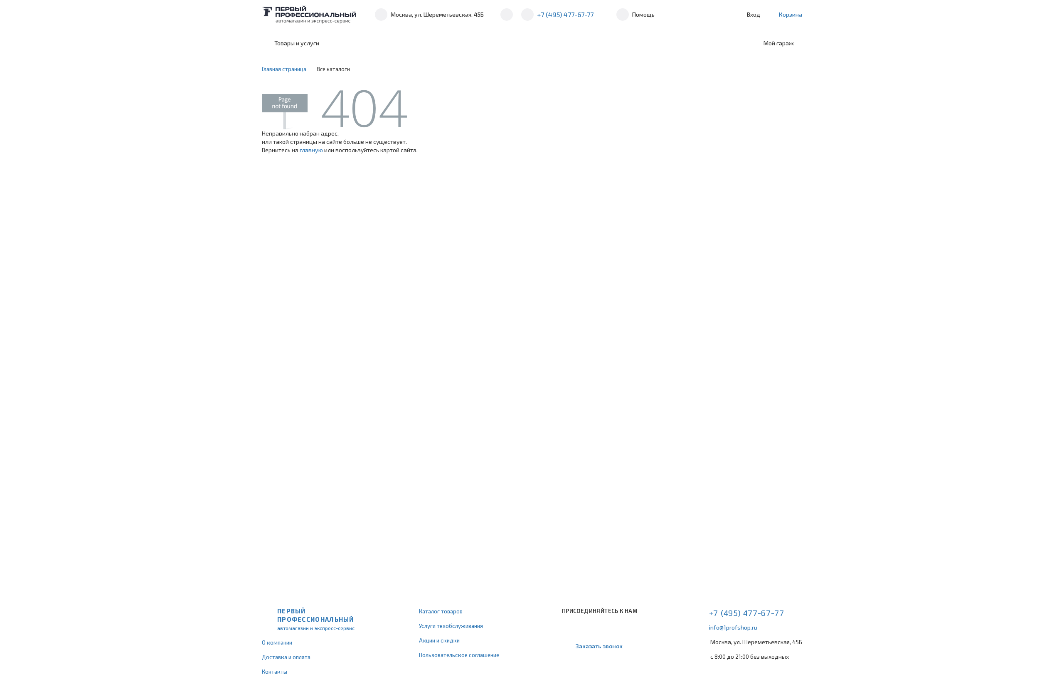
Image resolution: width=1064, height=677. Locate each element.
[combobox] (396, 43)
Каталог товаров (441, 611)
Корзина (790, 14)
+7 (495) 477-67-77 (565, 14)
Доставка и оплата (286, 657)
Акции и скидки (439, 640)
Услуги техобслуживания (451, 626)
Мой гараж (779, 43)
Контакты (274, 671)
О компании (277, 642)
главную (311, 149)
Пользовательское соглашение (459, 655)
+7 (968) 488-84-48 (506, 14)
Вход (753, 14)
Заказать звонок (599, 646)
